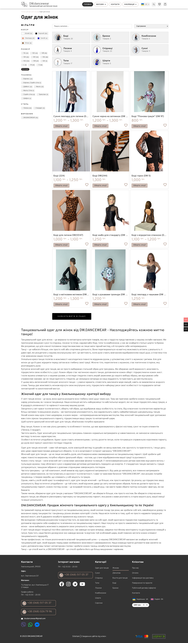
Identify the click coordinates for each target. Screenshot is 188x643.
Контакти (136, 593)
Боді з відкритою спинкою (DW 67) (151, 235)
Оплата (135, 573)
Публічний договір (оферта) (144, 588)
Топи (97, 583)
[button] (71, 316)
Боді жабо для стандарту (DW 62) (110, 235)
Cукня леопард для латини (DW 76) (72, 116)
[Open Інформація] (136, 4)
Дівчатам (116, 573)
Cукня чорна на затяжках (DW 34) (110, 116)
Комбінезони (100, 593)
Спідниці (99, 578)
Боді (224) (59, 175)
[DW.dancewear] (24, 4)
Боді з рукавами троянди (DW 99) (110, 294)
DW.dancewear (39, 4)
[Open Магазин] (105, 4)
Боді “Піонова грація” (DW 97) (148, 116)
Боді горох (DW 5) (141, 175)
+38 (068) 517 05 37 (39, 603)
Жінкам (115, 568)
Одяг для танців (33, 12)
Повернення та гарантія (142, 583)
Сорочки (98, 603)
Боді (114, 583)
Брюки (115, 588)
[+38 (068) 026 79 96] (24, 612)
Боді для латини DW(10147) (68, 235)
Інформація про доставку (143, 578)
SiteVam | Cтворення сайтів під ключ (89, 636)
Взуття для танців (120, 578)
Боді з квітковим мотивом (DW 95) (72, 294)
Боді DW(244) (99, 175)
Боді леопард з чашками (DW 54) (149, 294)
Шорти (98, 598)
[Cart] (165, 4)
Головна (24, 12)
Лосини (98, 588)
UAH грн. (137, 605)
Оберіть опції (61, 126)
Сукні (97, 573)
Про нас (135, 568)
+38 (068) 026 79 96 (39, 611)
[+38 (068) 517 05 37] (24, 603)
